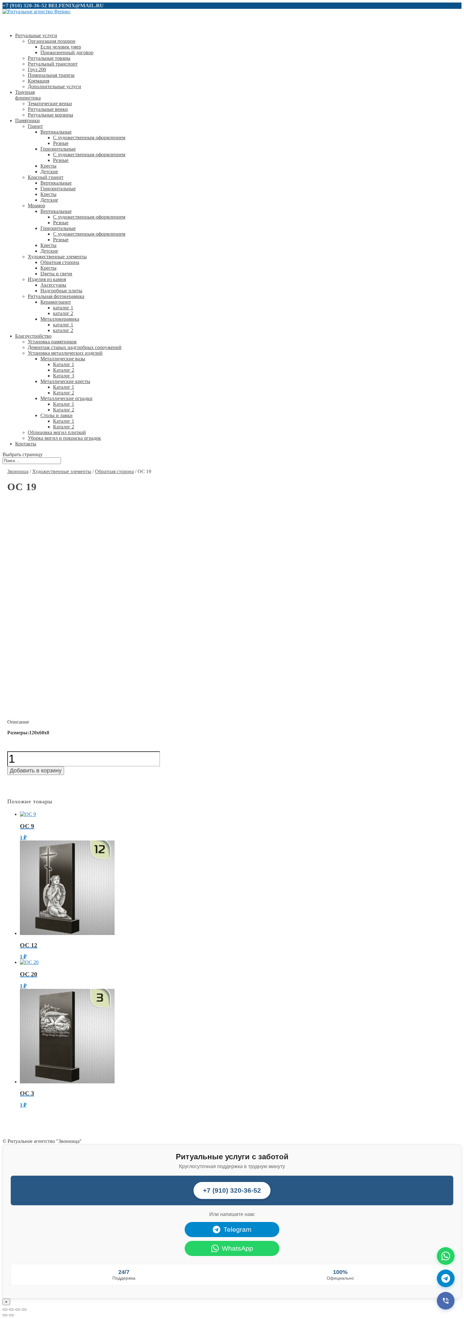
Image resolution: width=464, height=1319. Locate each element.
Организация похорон (51, 41)
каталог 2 (63, 313)
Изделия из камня (47, 279)
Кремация (38, 80)
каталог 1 (63, 307)
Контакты (25, 443)
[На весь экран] (17, 1309)
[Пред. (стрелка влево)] (5, 1315)
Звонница (17, 471)
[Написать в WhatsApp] (446, 1256)
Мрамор (36, 205)
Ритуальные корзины (50, 115)
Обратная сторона (59, 262)
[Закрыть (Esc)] (5, 1309)
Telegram (237, 1229)
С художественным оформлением (89, 137)
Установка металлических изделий (65, 353)
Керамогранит (55, 302)
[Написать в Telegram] (446, 1278)
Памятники (27, 120)
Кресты (48, 166)
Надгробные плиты (61, 290)
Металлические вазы (62, 358)
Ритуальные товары (49, 58)
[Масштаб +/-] (24, 1309)
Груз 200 (37, 69)
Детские (49, 171)
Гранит (35, 126)
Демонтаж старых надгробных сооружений (75, 347)
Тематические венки (50, 103)
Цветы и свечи (56, 273)
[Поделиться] (11, 1309)
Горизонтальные (58, 149)
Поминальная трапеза (51, 75)
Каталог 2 (63, 370)
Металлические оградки (66, 398)
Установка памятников (52, 341)
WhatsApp (237, 1248)
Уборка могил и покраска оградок (64, 438)
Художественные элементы (57, 256)
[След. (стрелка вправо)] (11, 1315)
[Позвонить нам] (446, 1301)
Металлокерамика (59, 319)
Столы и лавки (56, 415)
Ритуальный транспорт (53, 63)
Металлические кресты (65, 381)
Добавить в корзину (36, 770)
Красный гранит (45, 177)
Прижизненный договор (66, 52)
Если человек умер (60, 46)
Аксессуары (53, 285)
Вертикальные (56, 132)
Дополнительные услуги (54, 86)
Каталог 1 (63, 364)
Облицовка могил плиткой (57, 432)
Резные (60, 143)
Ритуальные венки (48, 109)
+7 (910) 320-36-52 (25, 6)
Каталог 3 (63, 375)
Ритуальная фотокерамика (56, 296)
